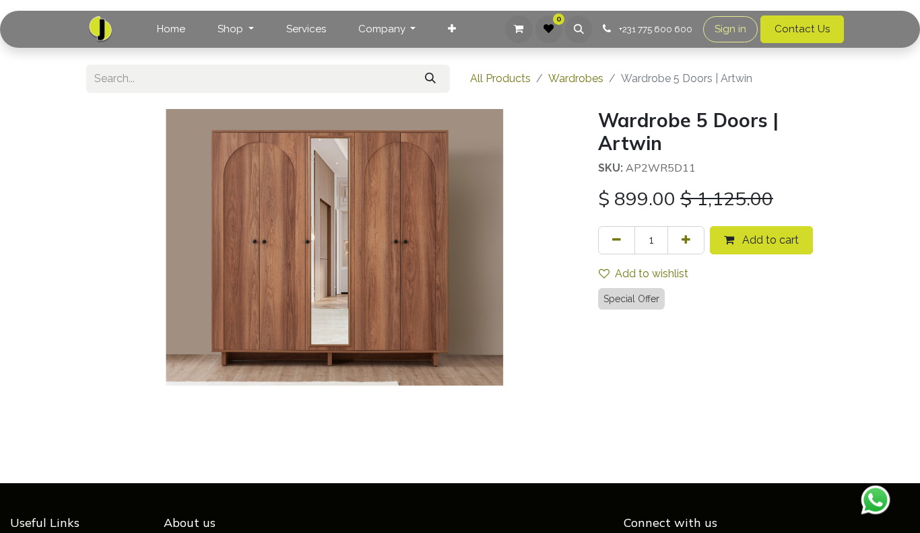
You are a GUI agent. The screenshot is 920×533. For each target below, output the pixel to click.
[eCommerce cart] (518, 28)
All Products (500, 78)
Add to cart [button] (769, 240)
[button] (578, 28)
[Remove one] (616, 240)
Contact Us (802, 29)
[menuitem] (171, 29)
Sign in (730, 29)
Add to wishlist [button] (651, 273)
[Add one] (685, 240)
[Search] (430, 79)
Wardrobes (575, 78)
